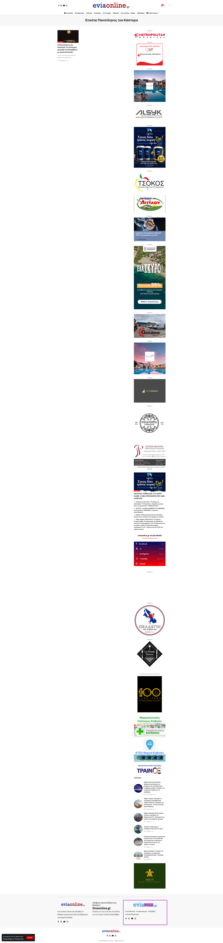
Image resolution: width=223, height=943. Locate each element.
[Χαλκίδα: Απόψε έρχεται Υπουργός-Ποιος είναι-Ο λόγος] (138, 829)
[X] (61, 5)
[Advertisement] (150, 586)
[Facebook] (59, 5)
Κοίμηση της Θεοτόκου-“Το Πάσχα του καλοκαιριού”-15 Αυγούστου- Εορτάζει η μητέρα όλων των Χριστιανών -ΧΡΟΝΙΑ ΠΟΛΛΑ (148, 504)
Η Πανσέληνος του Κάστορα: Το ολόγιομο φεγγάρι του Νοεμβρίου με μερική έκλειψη (67, 48)
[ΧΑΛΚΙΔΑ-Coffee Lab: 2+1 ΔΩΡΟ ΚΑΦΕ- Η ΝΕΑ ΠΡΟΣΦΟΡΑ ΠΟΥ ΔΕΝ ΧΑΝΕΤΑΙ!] (150, 481)
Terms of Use (19, 939)
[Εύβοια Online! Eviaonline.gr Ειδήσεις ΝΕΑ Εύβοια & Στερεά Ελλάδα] (111, 5)
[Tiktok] (150, 563)
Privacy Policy (7, 939)
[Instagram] (66, 5)
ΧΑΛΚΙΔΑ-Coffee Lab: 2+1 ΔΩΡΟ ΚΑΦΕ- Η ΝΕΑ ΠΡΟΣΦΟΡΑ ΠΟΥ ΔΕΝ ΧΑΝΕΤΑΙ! (149, 496)
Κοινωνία (60, 42)
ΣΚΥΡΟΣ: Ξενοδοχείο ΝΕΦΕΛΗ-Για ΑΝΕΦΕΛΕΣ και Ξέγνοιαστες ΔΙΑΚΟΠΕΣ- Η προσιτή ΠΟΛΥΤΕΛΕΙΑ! (149, 510)
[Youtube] (150, 559)
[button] (30, 937)
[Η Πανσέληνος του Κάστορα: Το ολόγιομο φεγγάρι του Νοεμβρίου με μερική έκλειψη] (68, 36)
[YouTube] (64, 5)
